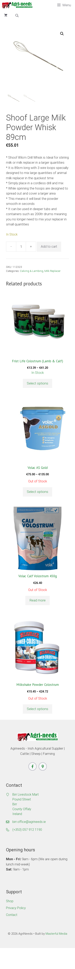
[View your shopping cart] (5, 15)
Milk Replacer (52, 270)
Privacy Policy (16, 908)
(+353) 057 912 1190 (27, 830)
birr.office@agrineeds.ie (29, 822)
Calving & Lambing (31, 270)
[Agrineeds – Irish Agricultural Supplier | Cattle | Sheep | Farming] (17, 5)
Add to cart (49, 246)
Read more (37, 600)
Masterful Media (56, 933)
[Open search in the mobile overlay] (17, 15)
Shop (9, 901)
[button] (62, 33)
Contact (11, 915)
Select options (37, 383)
